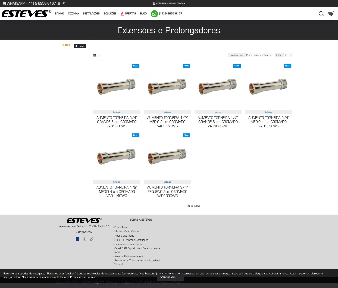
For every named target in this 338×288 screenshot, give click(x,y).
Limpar (81, 46)
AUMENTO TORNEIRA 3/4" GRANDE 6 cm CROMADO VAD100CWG (116, 122)
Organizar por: (237, 55)
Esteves (116, 112)
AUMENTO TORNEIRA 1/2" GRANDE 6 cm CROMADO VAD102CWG (218, 122)
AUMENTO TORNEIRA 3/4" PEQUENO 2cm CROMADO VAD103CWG (167, 192)
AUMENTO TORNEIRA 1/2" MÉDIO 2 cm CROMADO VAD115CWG (167, 122)
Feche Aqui (169, 277)
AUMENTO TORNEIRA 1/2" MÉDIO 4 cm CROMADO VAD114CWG (116, 192)
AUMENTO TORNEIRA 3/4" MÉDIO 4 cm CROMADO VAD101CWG (268, 122)
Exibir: (279, 55)
